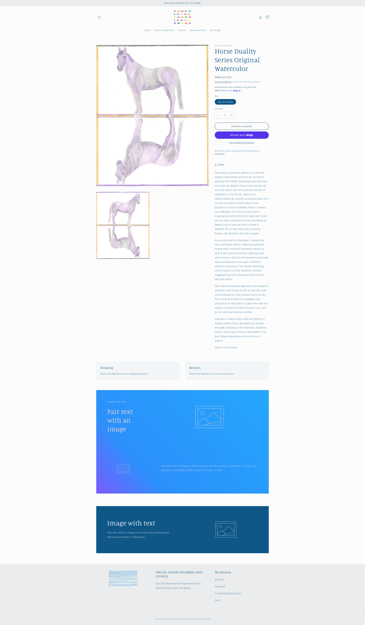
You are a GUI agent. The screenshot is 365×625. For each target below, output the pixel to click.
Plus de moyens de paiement (241, 142)
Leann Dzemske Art (168, 619)
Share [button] (221, 164)
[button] (99, 17)
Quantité (219, 109)
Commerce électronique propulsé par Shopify (193, 619)
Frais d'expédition (223, 82)
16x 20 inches (225, 102)
